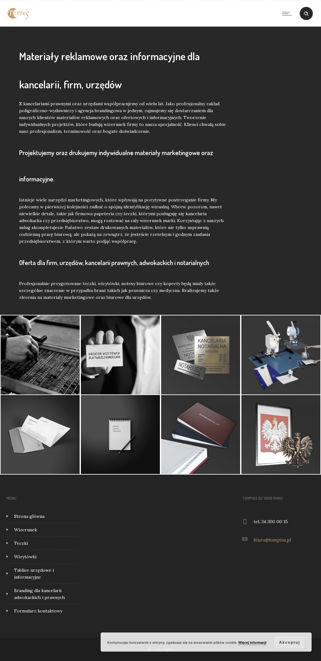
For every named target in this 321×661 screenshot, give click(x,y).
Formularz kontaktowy (38, 611)
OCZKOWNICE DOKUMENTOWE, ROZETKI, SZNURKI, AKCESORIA (281, 378)
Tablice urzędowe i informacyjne (34, 573)
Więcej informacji (252, 642)
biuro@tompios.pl (272, 540)
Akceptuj (289, 642)
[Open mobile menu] (288, 13)
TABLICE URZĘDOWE (200, 364)
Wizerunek (25, 530)
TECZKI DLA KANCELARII (40, 353)
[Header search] (306, 14)
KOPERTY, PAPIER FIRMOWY (40, 443)
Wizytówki (25, 557)
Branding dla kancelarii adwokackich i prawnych (39, 594)
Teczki (21, 543)
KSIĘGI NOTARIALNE (201, 443)
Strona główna (29, 516)
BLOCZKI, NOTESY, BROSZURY (120, 443)
